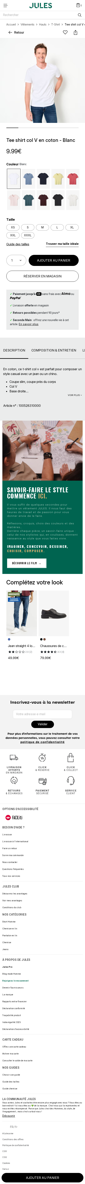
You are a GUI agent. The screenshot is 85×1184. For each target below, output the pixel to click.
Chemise (6, 942)
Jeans (5, 949)
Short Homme (9, 922)
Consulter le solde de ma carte (17, 1061)
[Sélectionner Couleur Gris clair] (72, 200)
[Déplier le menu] (6, 5)
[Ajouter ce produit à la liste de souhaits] (65, 32)
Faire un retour (9, 848)
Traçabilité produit (11, 1015)
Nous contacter (9, 862)
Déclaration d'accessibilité (15, 1029)
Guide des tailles (11, 1082)
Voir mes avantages (12, 901)
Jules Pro (7, 967)
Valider (42, 724)
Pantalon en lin (9, 935)
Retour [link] (19, 32)
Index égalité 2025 (11, 1022)
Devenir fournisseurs (13, 988)
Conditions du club (11, 907)
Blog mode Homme (11, 974)
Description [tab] (14, 350)
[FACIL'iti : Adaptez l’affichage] (13, 817)
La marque (7, 995)
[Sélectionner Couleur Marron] (43, 200)
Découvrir (8, 1115)
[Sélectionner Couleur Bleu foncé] (43, 179)
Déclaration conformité (13, 1008)
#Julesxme (7, 1133)
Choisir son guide (11, 1075)
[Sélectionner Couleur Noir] (58, 200)
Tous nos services (11, 876)
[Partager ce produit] (75, 32)
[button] (62, 244)
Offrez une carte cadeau (14, 1047)
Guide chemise (9, 1089)
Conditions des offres (13, 1139)
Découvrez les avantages (14, 894)
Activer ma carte (10, 1054)
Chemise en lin (9, 929)
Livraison (7, 835)
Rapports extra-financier (14, 1001)
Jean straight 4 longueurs (26, 646)
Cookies (6, 1163)
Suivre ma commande (13, 855)
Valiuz (5, 1169)
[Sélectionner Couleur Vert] (28, 200)
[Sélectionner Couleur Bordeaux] (72, 179)
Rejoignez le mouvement (15, 981)
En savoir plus (29, 324)
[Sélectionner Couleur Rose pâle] (13, 200)
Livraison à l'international (15, 841)
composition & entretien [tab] (53, 350)
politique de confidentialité (42, 742)
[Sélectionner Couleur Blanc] (13, 179)
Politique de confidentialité (15, 1145)
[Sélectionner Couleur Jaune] (58, 179)
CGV (4, 1151)
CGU (4, 1157)
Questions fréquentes (13, 869)
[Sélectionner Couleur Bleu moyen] (28, 179)
